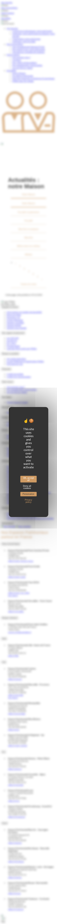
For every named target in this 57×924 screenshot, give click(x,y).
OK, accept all (28, 479)
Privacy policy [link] (28, 501)
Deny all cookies (27, 487)
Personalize (28, 494)
